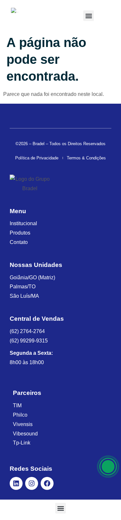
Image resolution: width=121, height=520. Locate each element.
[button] (88, 15)
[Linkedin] (16, 483)
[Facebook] (47, 483)
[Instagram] (31, 483)
